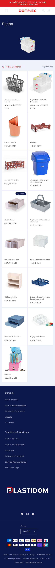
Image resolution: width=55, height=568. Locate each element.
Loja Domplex (14, 554)
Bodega (33, 142)
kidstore (7, 374)
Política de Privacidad (14, 456)
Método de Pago (12, 468)
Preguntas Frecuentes (15, 411)
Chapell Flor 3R (10, 142)
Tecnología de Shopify (26, 554)
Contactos (9, 423)
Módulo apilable (10, 297)
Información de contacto (33, 562)
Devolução (9, 450)
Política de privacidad (13, 558)
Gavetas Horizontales (12, 337)
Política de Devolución (14, 445)
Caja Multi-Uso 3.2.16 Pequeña (38, 101)
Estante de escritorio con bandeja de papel (40, 298)
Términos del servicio (30, 558)
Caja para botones (37, 337)
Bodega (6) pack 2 (11, 180)
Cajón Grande (9, 220)
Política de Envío (12, 439)
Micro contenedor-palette (40, 259)
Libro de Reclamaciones (15, 462)
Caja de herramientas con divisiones (40, 221)
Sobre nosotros (11, 400)
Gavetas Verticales (11, 259)
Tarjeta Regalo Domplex (15, 405)
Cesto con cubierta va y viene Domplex (39, 181)
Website (8, 417)
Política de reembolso (44, 554)
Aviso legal (19, 562)
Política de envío (46, 558)
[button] (6, 11)
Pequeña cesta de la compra (12, 101)
